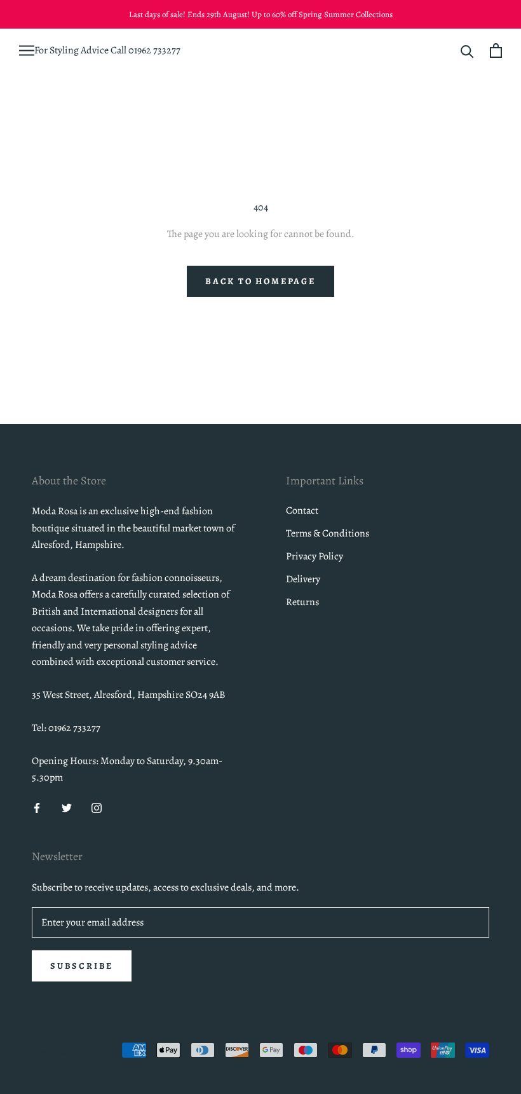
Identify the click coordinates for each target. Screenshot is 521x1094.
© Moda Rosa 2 (57, 1053)
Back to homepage (260, 281)
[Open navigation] (26, 50)
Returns (302, 602)
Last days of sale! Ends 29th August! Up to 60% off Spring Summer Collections (261, 14)
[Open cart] (496, 50)
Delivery (303, 579)
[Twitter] (67, 807)
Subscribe (81, 966)
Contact (302, 510)
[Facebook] (37, 807)
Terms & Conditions (327, 533)
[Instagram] (96, 807)
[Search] (467, 50)
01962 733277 (154, 50)
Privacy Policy (314, 556)
